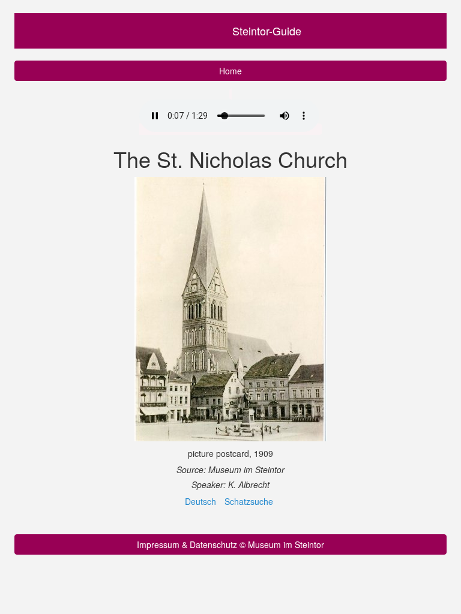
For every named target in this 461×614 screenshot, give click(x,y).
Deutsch (200, 501)
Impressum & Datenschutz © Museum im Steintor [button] (230, 544)
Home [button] (230, 71)
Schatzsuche (248, 501)
